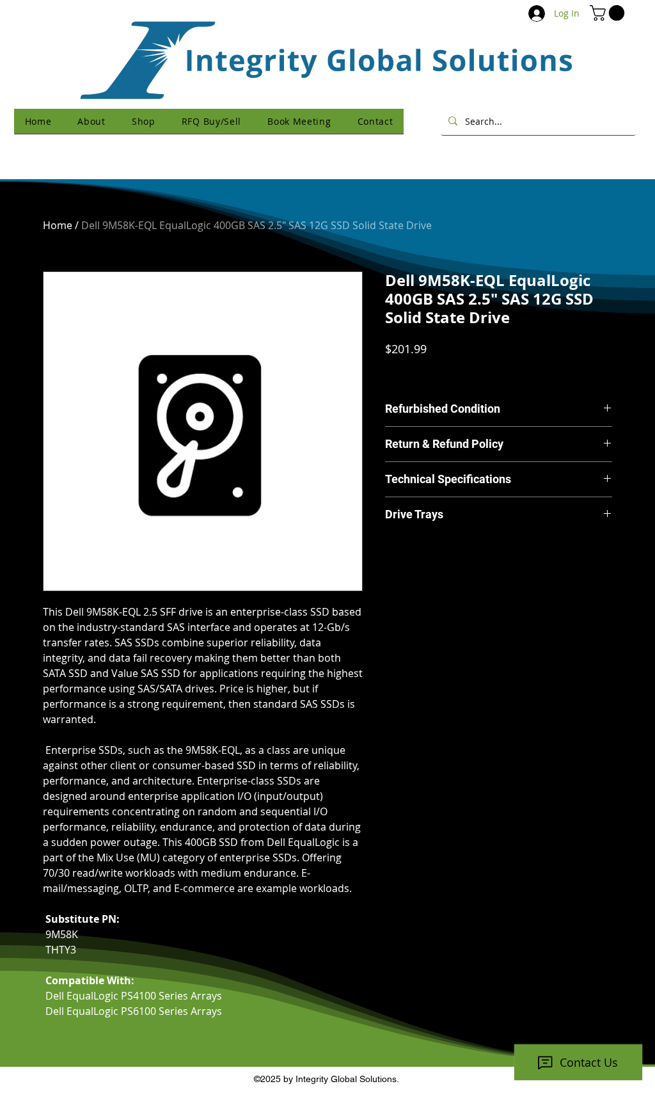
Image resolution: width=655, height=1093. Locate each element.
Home (57, 225)
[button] (609, 12)
